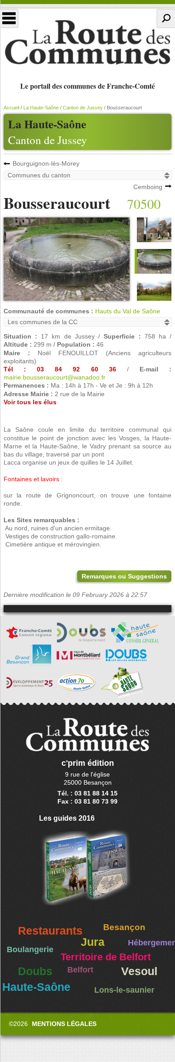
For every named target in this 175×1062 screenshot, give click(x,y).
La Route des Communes (87, 42)
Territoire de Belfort (106, 957)
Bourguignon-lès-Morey (46, 163)
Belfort (80, 969)
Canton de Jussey (47, 139)
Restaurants (50, 931)
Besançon (124, 927)
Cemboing (147, 186)
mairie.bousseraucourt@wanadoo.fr (54, 377)
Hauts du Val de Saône (127, 311)
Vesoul (139, 971)
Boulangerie (30, 949)
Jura (93, 942)
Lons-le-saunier (124, 989)
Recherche (166, 18)
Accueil (11, 107)
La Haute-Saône (41, 107)
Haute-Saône (36, 987)
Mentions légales (64, 1023)
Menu (9, 18)
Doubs (35, 971)
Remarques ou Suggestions (124, 576)
